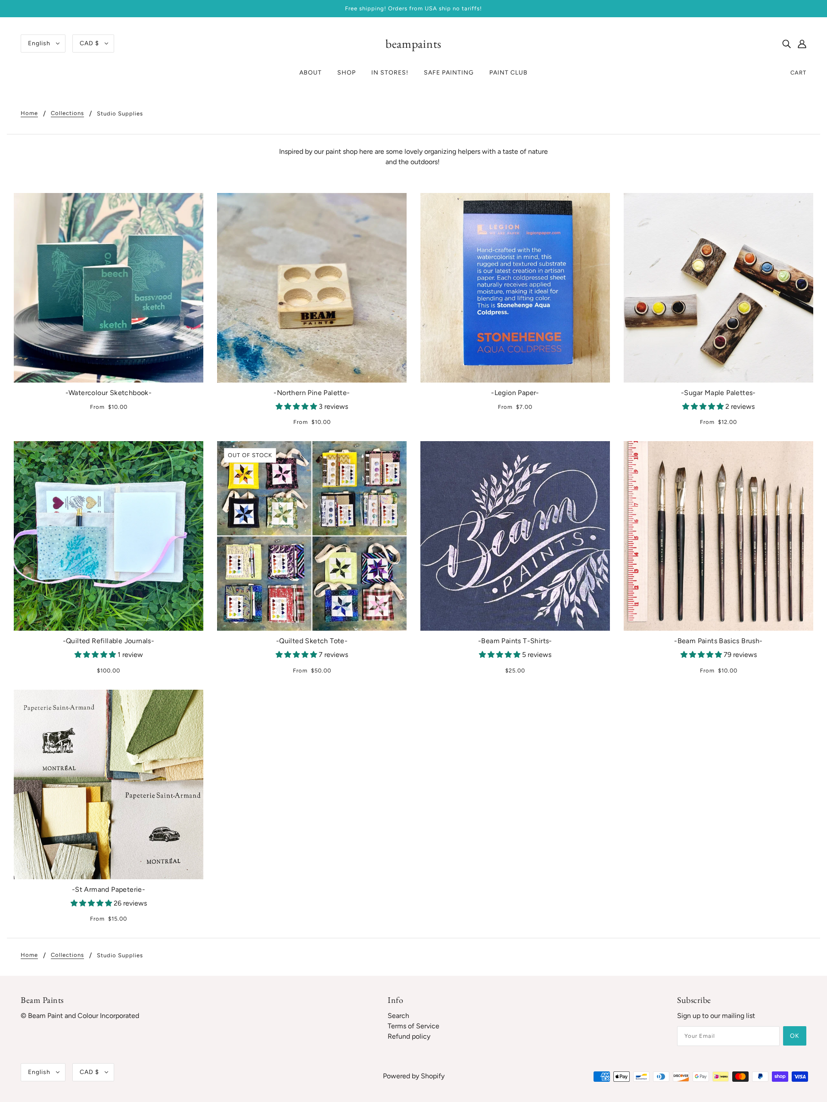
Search (398, 1016)
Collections (67, 113)
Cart (798, 72)
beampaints (413, 43)
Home (29, 113)
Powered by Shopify (414, 1076)
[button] (297, 406)
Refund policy (409, 1036)
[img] (786, 43)
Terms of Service (413, 1026)
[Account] (802, 43)
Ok (794, 1036)
